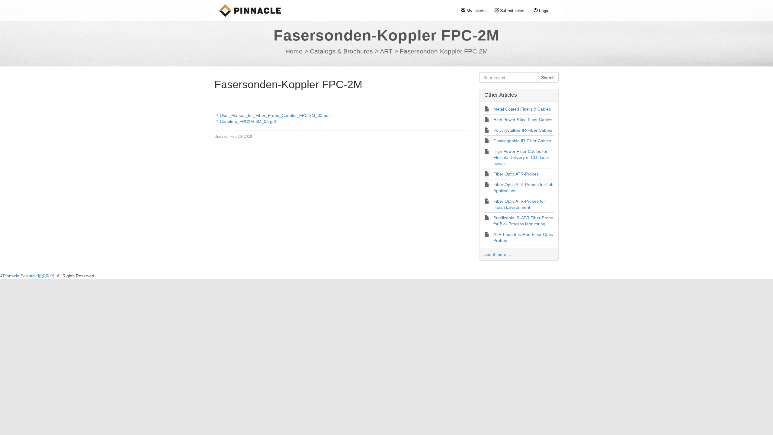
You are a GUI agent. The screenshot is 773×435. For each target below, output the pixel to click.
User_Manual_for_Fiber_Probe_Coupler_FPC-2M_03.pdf (275, 115)
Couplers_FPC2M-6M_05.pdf (248, 121)
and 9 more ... (497, 254)
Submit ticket (511, 10)
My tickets (475, 10)
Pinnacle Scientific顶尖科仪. (30, 275)
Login (544, 10)
